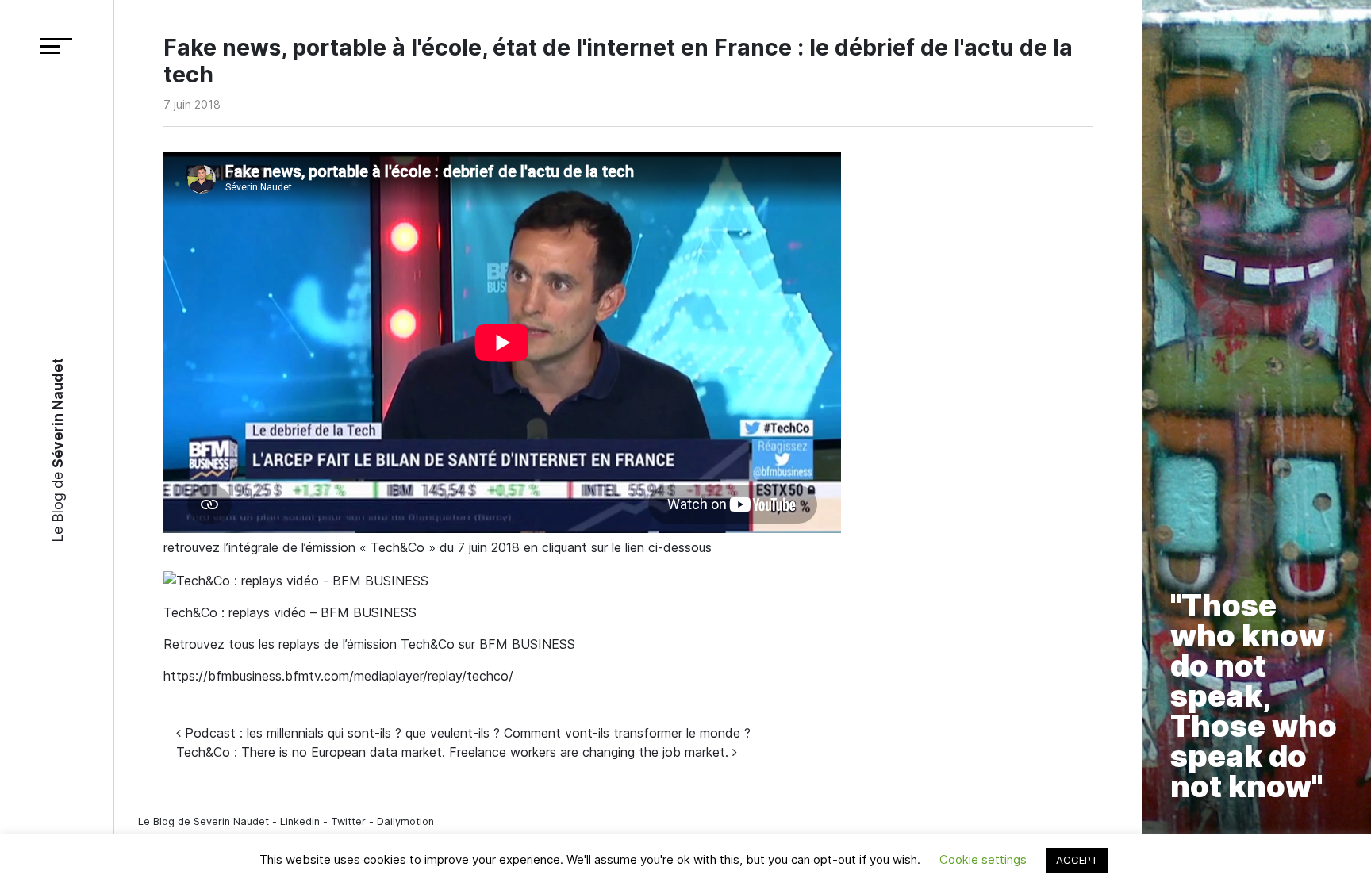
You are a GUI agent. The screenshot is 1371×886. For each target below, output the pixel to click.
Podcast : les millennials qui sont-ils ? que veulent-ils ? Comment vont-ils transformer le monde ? (466, 733)
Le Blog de (56, 450)
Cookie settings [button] (983, 859)
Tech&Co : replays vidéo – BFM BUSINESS (290, 612)
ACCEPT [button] (1077, 859)
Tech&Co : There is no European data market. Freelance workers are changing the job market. (454, 752)
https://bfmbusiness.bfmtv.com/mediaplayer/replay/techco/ (338, 676)
